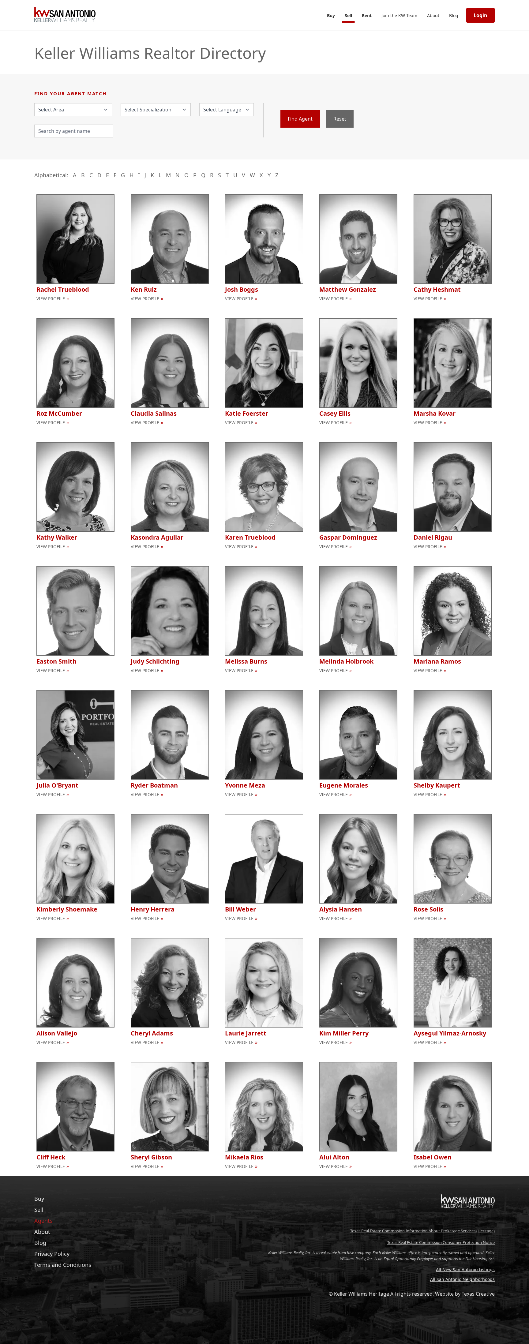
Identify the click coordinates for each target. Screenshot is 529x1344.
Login (480, 15)
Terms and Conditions (62, 1264)
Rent (367, 15)
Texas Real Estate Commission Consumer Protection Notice (441, 1242)
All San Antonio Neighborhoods (462, 1279)
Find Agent (300, 118)
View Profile (50, 298)
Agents (43, 1220)
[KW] (468, 1220)
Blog (453, 15)
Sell (348, 15)
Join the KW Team (399, 15)
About (433, 15)
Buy (331, 15)
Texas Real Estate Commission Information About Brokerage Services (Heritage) (422, 1231)
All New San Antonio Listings (465, 1269)
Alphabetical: (51, 175)
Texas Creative (478, 1293)
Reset (339, 118)
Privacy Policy (51, 1253)
